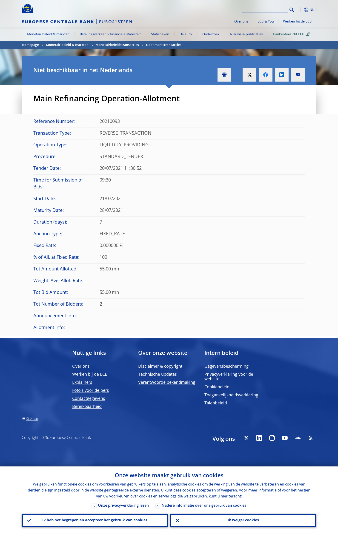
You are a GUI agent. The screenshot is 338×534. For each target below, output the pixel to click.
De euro (186, 34)
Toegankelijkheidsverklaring (231, 395)
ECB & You (266, 21)
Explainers (82, 383)
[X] (246, 437)
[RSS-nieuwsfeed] (310, 437)
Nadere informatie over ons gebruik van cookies (204, 506)
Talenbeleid (215, 403)
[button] (300, 10)
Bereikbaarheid (87, 407)
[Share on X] (249, 75)
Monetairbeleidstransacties (117, 45)
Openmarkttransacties (163, 45)
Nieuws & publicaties (246, 34)
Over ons (241, 21)
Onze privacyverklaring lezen (123, 506)
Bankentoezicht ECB (288, 34)
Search (291, 10)
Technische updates (157, 374)
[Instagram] (272, 437)
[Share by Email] (298, 75)
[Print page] (224, 75)
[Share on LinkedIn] (282, 75)
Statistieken (160, 34)
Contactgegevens (88, 399)
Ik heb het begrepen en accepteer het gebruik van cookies (94, 520)
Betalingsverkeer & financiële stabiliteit (110, 34)
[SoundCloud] (297, 437)
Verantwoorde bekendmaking (166, 383)
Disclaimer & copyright (160, 366)
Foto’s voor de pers (90, 391)
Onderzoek (211, 34)
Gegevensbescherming (226, 366)
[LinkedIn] (259, 437)
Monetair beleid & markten (48, 34)
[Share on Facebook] (265, 75)
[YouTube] (284, 437)
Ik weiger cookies (243, 520)
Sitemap (32, 418)
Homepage (30, 45)
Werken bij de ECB (297, 21)
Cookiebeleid (216, 387)
